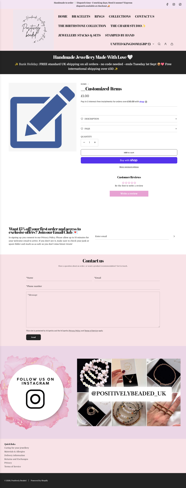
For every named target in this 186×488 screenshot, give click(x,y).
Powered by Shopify (39, 481)
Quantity (86, 136)
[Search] (159, 44)
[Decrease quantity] (84, 142)
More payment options (129, 167)
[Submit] (174, 236)
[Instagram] (174, 4)
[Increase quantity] (95, 142)
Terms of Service (91, 331)
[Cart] (172, 44)
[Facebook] (167, 4)
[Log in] (165, 44)
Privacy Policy (75, 331)
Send (33, 337)
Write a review (128, 193)
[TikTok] (180, 4)
